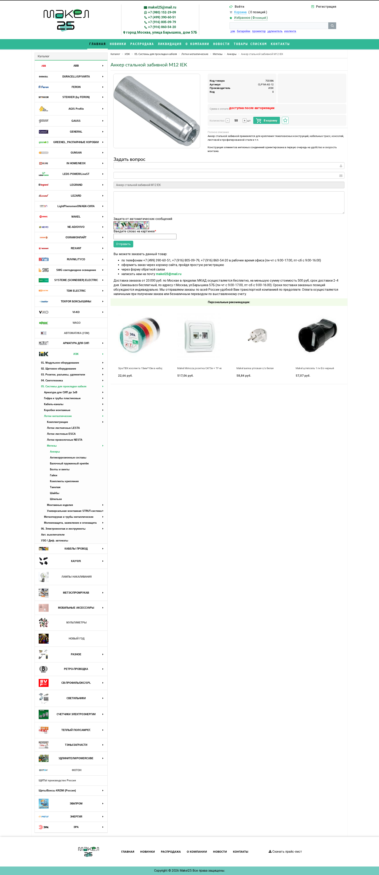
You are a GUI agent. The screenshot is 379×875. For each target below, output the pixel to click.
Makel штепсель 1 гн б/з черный (315, 368)
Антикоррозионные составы (68, 457)
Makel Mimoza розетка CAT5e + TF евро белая (205, 368)
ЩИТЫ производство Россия (57, 780)
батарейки (243, 31)
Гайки (53, 475)
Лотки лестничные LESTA (63, 427)
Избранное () (251, 18)
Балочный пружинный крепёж (69, 463)
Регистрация (326, 6)
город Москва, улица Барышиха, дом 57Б (161, 32)
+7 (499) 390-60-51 (162, 17)
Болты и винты (59, 469)
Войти (239, 6)
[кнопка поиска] (332, 25)
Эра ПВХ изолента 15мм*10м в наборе (141, 368)
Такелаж (55, 487)
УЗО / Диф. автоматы (54, 540)
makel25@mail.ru (162, 7)
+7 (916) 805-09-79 (162, 22)
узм (233, 31)
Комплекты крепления (64, 481)
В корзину (270, 120)
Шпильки (56, 499)
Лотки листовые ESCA (61, 433)
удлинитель (274, 31)
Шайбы (54, 493)
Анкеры (55, 451)
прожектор (259, 31)
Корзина (240, 12)
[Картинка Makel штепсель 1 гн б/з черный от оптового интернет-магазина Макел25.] (318, 336)
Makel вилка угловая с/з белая (255, 368)
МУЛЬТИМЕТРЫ (76, 622)
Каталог (44, 56)
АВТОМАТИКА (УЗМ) (76, 333)
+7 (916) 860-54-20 (162, 27)
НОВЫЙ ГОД (76, 638)
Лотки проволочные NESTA (64, 439)
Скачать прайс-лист (287, 851)
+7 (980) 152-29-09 (162, 12)
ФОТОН (76, 770)
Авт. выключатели (53, 534)
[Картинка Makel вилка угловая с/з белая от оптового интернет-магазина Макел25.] (258, 336)
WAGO (77, 322)
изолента (290, 31)
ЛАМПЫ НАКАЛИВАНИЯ (77, 576)
